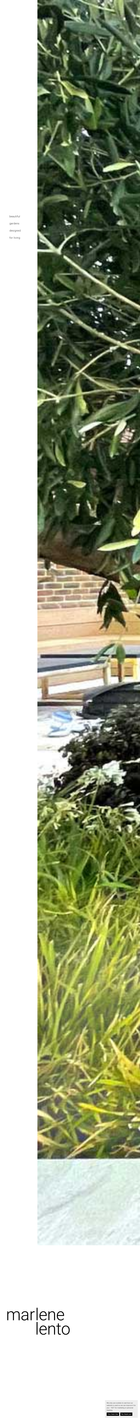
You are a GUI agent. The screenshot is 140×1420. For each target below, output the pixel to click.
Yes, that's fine (113, 1414)
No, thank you (126, 1414)
